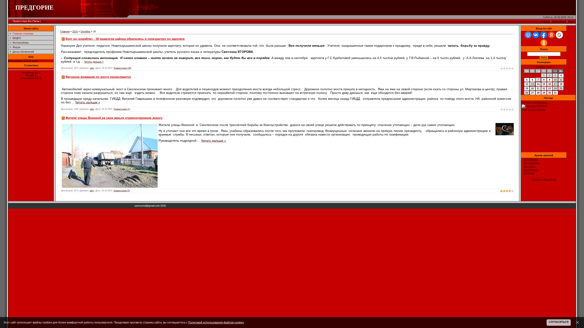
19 (526, 88)
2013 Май (528, 173)
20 (532, 88)
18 (561, 84)
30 (549, 92)
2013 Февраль (531, 162)
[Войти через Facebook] (543, 34)
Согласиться (558, 321)
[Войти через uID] (528, 34)
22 (543, 88)
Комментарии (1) (122, 109)
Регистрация (559, 21)
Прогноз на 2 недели (533, 109)
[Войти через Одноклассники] (543, 42)
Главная (545, 21)
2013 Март (529, 166)
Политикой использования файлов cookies (216, 322)
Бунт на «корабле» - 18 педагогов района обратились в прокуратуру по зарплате (125, 39)
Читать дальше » (94, 61)
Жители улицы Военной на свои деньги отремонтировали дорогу (113, 118)
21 (538, 88)
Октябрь (85, 31)
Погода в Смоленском (534, 102)
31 (555, 92)
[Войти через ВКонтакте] (535, 34)
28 (538, 92)
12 (526, 84)
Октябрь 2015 (544, 67)
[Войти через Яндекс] (551, 34)
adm (92, 68)
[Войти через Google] (559, 34)
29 (543, 92)
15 (543, 84)
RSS (43, 21)
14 (538, 84)
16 (549, 84)
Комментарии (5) (122, 191)
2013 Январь (530, 159)
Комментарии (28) (122, 68)
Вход (571, 21)
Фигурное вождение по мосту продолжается (98, 77)
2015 (75, 31)
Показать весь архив (544, 179)
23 (549, 88)
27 (532, 92)
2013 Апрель (530, 169)
